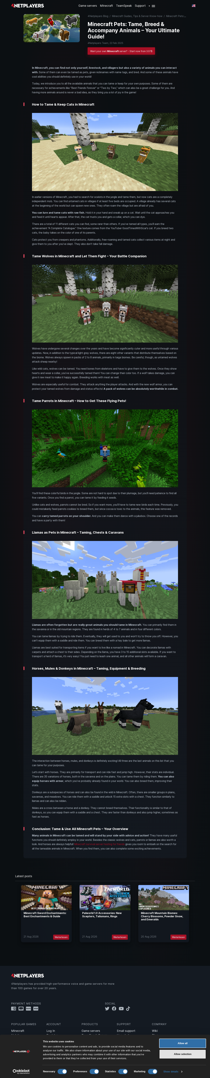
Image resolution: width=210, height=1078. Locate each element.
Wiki (155, 1030)
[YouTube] (122, 1008)
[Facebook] (115, 1008)
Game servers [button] (87, 5)
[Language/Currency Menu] (194, 6)
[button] (152, 5)
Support (140, 5)
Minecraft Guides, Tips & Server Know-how (137, 16)
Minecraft (106, 5)
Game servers (91, 1030)
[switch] (94, 1071)
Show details (170, 1071)
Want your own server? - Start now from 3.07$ (121, 51)
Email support (126, 1030)
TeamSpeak (124, 5)
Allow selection (182, 1054)
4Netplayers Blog (98, 16)
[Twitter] (108, 1008)
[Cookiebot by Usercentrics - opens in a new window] (21, 1071)
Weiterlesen (61, 937)
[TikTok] (129, 1008)
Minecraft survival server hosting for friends (99, 844)
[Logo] (27, 5)
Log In (50, 1030)
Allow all (183, 1043)
